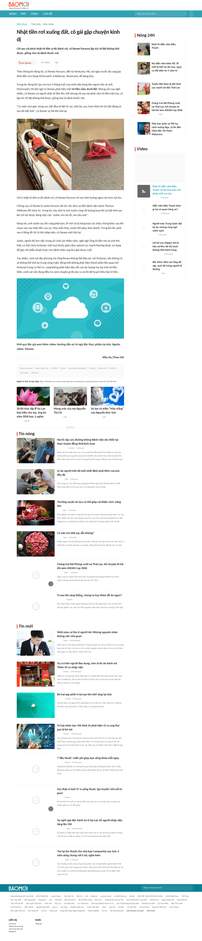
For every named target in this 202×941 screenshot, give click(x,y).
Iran (50, 900)
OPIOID (112, 368)
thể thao (185, 896)
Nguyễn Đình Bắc (42, 907)
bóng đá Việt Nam (159, 907)
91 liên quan (165, 213)
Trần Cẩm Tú (68, 896)
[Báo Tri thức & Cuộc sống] (25, 62)
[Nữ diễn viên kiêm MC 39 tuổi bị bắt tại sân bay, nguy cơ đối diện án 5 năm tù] (143, 68)
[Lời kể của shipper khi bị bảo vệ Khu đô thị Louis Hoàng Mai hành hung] (143, 247)
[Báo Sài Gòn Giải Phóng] (60, 699)
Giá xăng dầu (69, 904)
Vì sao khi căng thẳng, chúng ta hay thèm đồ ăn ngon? (89, 595)
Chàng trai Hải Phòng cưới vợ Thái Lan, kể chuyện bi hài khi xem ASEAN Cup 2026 (167, 107)
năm (104, 907)
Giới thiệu (12, 924)
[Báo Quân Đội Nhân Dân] (57, 417)
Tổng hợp (39, 924)
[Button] (191, 13)
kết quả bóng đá (117, 911)
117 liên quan (77, 762)
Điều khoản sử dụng (16, 926)
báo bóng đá (182, 900)
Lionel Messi (56, 896)
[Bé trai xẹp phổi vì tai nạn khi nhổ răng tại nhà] (36, 705)
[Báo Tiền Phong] (155, 139)
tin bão (121, 907)
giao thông (174, 907)
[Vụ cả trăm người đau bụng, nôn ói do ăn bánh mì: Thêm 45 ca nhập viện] (36, 674)
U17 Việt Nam (83, 904)
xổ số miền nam (172, 896)
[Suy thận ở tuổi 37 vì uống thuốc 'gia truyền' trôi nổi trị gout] (36, 800)
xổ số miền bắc (42, 896)
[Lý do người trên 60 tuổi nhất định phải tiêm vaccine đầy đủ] (36, 481)
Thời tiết (48, 904)
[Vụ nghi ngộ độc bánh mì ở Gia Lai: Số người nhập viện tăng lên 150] (36, 831)
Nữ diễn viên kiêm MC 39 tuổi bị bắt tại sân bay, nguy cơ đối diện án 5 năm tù (167, 67)
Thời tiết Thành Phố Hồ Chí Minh (150, 896)
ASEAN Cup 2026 (148, 904)
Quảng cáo (12, 931)
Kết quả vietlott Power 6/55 (102, 904)
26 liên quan (77, 699)
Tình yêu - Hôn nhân (42, 24)
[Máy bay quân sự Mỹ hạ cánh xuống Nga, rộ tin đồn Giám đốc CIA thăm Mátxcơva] (143, 128)
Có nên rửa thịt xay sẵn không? (75, 533)
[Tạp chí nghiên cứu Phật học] (95, 417)
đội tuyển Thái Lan (18, 911)
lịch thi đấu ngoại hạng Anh (127, 904)
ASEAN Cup (154, 900)
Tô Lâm (44, 911)
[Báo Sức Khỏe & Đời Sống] (60, 479)
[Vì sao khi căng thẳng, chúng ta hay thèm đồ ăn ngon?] (36, 606)
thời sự (79, 896)
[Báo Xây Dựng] (156, 274)
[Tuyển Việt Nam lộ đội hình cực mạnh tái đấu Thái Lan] (143, 88)
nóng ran (35, 373)
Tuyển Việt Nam (93, 907)
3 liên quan (74, 479)
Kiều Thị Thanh (177, 904)
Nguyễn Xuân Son (77, 907)
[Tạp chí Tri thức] (59, 538)
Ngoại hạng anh (168, 900)
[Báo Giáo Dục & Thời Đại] (59, 511)
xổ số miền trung (85, 900)
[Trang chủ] (19, 5)
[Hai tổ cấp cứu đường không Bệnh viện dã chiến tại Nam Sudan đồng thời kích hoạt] (36, 450)
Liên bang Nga (29, 900)
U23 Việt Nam (16, 907)
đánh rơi (102, 368)
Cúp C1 (55, 907)
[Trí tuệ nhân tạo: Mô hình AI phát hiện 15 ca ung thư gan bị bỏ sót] (36, 736)
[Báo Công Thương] (60, 829)
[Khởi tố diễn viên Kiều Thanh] (143, 49)
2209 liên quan (75, 640)
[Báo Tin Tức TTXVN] (59, 734)
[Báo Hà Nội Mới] (156, 214)
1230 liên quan (76, 672)
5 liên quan (72, 537)
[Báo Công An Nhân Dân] (62, 448)
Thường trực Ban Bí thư (114, 900)
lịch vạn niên (163, 904)
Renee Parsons (26, 368)
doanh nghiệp (93, 911)
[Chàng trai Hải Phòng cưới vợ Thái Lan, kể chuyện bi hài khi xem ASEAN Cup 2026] (36, 575)
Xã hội (132, 896)
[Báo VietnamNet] (19, 421)
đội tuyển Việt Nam (34, 904)
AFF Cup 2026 (16, 900)
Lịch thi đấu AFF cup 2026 (136, 900)
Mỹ (86, 896)
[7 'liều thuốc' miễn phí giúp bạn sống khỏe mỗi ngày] (36, 769)
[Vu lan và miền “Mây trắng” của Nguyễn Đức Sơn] (107, 396)
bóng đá (94, 896)
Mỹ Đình (58, 900)
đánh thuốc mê (42, 368)
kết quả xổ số (70, 900)
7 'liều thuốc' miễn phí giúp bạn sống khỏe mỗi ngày (88, 758)
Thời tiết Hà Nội (17, 904)
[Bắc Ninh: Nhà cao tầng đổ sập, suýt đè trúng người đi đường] (143, 267)
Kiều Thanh (29, 907)
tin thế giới (131, 907)
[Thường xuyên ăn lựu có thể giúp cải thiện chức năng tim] (36, 512)
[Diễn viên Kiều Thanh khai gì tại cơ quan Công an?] (143, 210)
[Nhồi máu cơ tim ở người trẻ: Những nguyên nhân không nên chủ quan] (36, 643)
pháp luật (53, 911)
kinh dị (92, 368)
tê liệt (63, 368)
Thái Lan (58, 904)
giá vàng (64, 907)
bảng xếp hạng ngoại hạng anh (72, 911)
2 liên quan (164, 198)
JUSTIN (54, 368)
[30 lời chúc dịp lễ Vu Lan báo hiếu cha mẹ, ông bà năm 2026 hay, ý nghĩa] (33, 396)
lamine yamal (105, 896)
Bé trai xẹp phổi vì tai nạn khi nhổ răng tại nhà (84, 694)
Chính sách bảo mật (16, 929)
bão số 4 (98, 900)
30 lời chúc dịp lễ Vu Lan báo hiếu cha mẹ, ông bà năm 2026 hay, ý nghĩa (31, 412)
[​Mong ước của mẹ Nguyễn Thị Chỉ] (70, 396)
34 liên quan (168, 254)
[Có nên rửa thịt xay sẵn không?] (36, 544)
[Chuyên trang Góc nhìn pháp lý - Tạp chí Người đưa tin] (59, 641)
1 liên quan (80, 448)
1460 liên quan (76, 734)
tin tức (104, 911)
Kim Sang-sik (33, 911)
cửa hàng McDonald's (78, 368)
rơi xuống (24, 373)
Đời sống (22, 24)
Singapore (42, 900)
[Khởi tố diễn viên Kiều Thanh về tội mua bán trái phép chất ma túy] (143, 191)
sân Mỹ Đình (144, 907)
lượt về (112, 907)
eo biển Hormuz (120, 896)
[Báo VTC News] (155, 52)
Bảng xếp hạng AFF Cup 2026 (22, 896)
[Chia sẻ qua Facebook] (19, 357)
